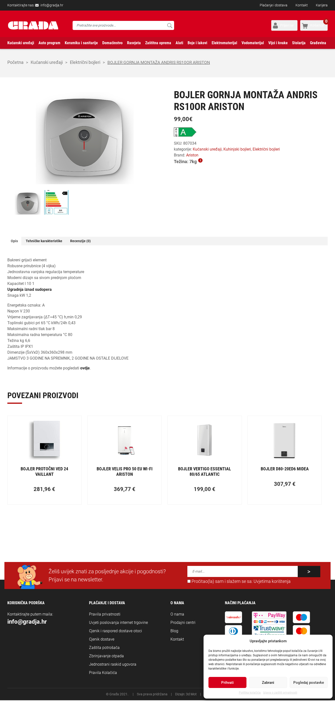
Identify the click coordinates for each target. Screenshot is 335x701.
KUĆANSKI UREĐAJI (47, 62)
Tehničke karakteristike (44, 241)
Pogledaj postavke (308, 682)
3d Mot (191, 694)
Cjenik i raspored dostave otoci (115, 631)
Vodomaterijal (253, 43)
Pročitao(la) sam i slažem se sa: (241, 581)
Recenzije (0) (80, 241)
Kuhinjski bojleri (237, 149)
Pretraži (169, 25)
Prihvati (227, 682)
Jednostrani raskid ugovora (112, 664)
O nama (177, 614)
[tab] (14, 241)
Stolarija (299, 43)
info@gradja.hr (51, 5)
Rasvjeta (134, 43)
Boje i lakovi (197, 43)
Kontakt (302, 5)
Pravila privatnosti (104, 614)
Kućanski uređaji (20, 43)
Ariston (192, 155)
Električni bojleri (85, 62)
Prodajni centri (182, 622)
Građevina (318, 43)
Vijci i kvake (278, 43)
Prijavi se (287, 25)
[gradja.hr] (33, 25)
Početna (15, 62)
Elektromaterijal (224, 43)
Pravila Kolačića (103, 672)
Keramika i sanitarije (81, 43)
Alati (179, 43)
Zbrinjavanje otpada (106, 656)
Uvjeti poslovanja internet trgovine (118, 622)
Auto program (49, 43)
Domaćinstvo (112, 43)
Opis (14, 241)
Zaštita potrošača (104, 647)
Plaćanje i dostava (273, 5)
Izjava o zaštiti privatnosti (280, 692)
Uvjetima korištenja (272, 581)
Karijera (322, 5)
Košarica (318, 23)
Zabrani (268, 682)
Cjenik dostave (101, 639)
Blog (174, 631)
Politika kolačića (250, 692)
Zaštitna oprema (158, 43)
